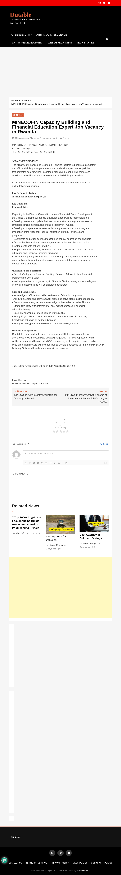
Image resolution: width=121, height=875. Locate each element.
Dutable (20, 14)
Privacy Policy (60, 863)
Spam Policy (80, 863)
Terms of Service (36, 863)
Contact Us (15, 863)
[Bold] (26, 463)
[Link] (59, 463)
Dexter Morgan (56, 545)
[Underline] (34, 463)
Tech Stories (85, 42)
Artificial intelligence (51, 34)
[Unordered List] (46, 463)
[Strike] (38, 463)
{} (63, 463)
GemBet (15, 837)
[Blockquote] (50, 463)
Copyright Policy (101, 863)
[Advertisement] (60, 68)
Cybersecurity (21, 34)
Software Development (27, 42)
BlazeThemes (83, 870)
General (18, 115)
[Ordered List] (42, 463)
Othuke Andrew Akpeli (25, 138)
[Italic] (30, 463)
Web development (60, 42)
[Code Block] (55, 463)
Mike (18, 533)
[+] (66, 463)
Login (105, 444)
